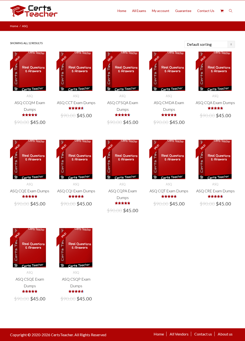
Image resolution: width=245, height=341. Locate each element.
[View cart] (221, 10)
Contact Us (205, 11)
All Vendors (179, 334)
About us (225, 334)
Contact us (203, 334)
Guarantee (183, 11)
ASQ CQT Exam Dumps (169, 190)
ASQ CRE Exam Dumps (215, 190)
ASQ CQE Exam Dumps (29, 190)
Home (121, 11)
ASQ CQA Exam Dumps (215, 102)
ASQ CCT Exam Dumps (76, 102)
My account (160, 11)
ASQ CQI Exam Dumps (76, 190)
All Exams (139, 11)
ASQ (30, 96)
